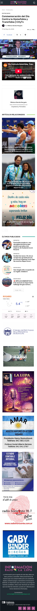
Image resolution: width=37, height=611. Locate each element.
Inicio (3, 10)
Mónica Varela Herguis (15, 25)
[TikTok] (29, 608)
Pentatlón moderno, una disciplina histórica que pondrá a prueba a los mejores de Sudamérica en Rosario (18, 149)
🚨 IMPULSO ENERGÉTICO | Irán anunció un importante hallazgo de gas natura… (23, 282)
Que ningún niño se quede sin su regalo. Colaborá (18, 223)
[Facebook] (20, 608)
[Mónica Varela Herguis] (3, 25)
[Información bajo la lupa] (18, 2)
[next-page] (6, 230)
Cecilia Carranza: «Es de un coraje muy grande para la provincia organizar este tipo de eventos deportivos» (18, 185)
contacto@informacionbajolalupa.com (18, 594)
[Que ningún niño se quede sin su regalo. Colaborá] (18, 208)
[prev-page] (3, 230)
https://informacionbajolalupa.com (18, 104)
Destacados (9, 10)
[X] (33, 608)
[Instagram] (24, 608)
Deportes (18, 144)
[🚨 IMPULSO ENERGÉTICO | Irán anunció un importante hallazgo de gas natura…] (7, 282)
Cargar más (18, 290)
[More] (25, 35)
